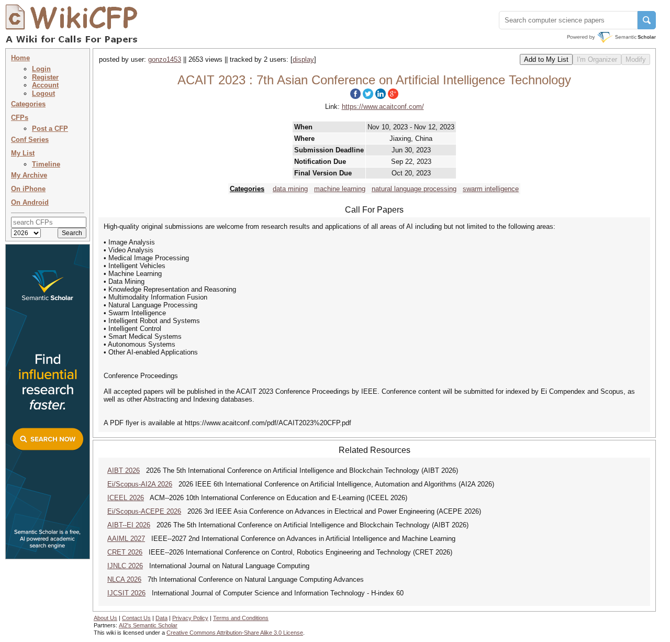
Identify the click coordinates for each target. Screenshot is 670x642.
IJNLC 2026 (125, 566)
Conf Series (30, 139)
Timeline (46, 164)
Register (45, 77)
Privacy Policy (190, 618)
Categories (28, 104)
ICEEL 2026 (125, 498)
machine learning (339, 189)
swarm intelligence (491, 189)
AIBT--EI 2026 (128, 525)
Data (161, 618)
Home (20, 58)
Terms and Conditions (241, 618)
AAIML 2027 (126, 539)
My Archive (29, 175)
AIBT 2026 (123, 470)
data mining (290, 189)
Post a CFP (50, 128)
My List (23, 153)
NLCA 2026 (124, 579)
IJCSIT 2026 (126, 593)
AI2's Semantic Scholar (148, 625)
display (303, 59)
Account (45, 85)
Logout (43, 93)
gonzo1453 (164, 59)
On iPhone (28, 189)
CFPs (19, 117)
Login (41, 69)
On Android (30, 202)
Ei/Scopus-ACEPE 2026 (144, 511)
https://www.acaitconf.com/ (383, 106)
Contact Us (136, 618)
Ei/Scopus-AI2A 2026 (139, 484)
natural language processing (414, 189)
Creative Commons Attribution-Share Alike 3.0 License (234, 632)
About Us (105, 618)
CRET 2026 (124, 552)
